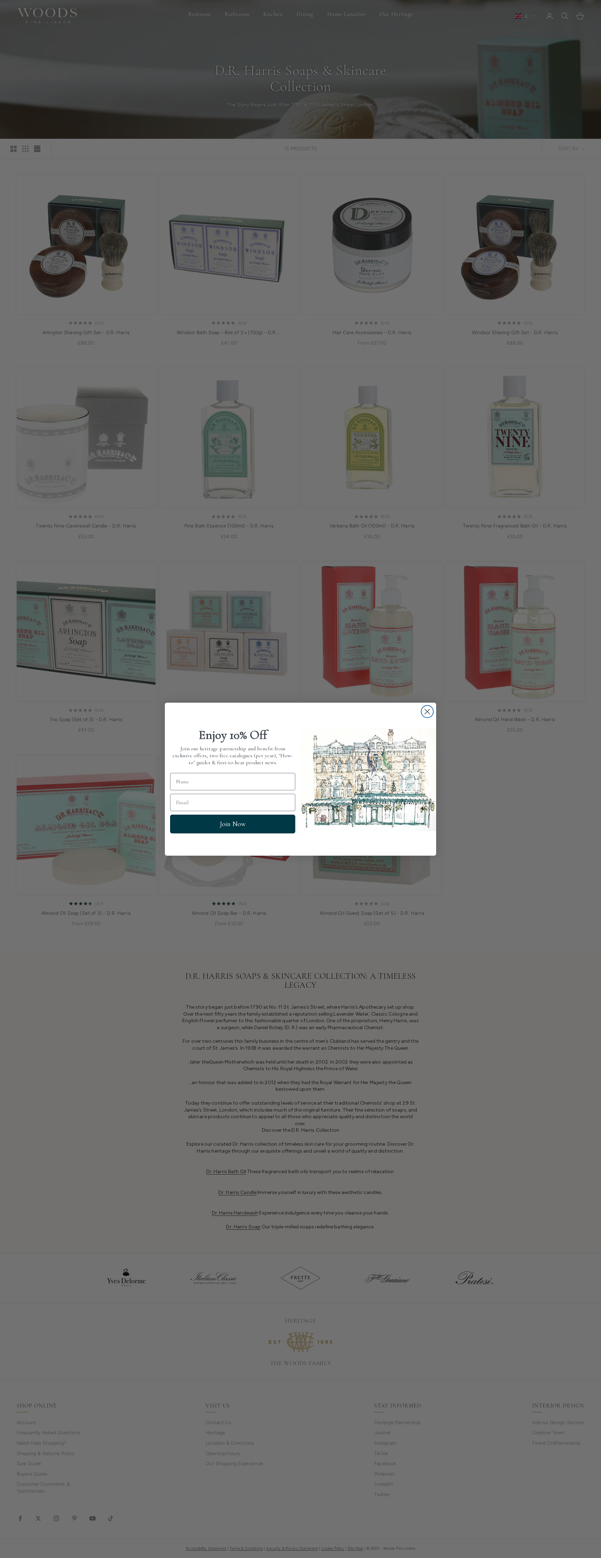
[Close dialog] (427, 711)
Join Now (233, 824)
